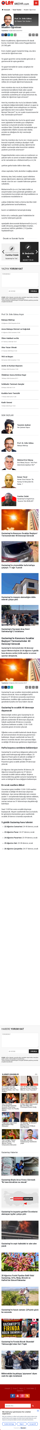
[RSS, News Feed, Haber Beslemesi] (27, 1396)
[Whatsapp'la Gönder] (11, 35)
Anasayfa (7, 10)
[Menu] (36, 3)
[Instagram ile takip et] (22, 1396)
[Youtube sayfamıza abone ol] (17, 1396)
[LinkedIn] (8, 35)
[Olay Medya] (15, 3)
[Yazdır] (15, 35)
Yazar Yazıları (17, 10)
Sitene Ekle (20, 1391)
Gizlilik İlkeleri (30, 1388)
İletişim (21, 1388)
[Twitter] (5, 35)
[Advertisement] (20, 938)
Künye (15, 1388)
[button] (30, 35)
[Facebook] (2, 35)
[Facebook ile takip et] (12, 1396)
